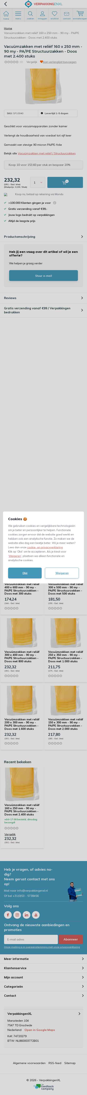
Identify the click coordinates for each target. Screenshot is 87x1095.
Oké (25, 573)
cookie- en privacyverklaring (45, 547)
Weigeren (15, 556)
